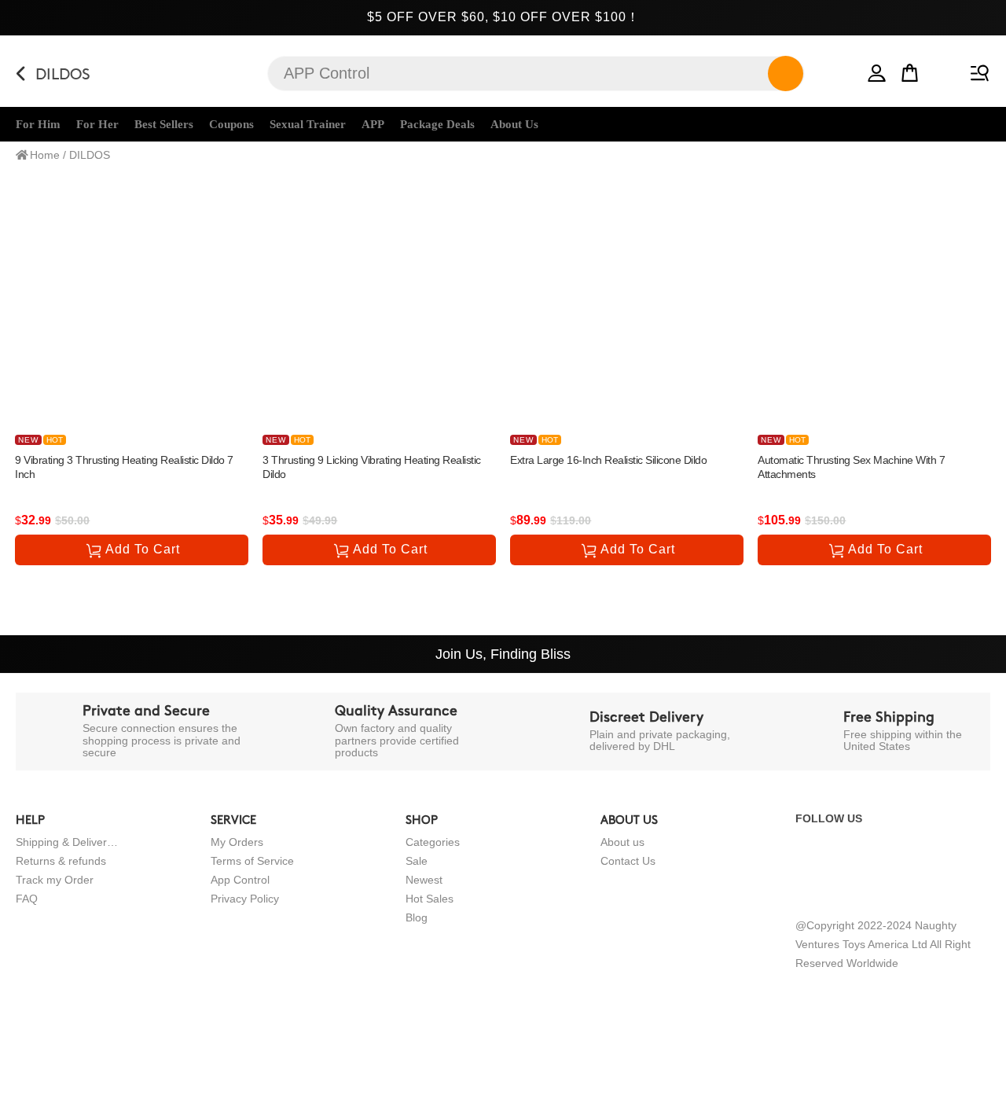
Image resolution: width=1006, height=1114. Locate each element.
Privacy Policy (245, 898)
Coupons (231, 124)
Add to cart (142, 549)
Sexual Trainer (308, 124)
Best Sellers (163, 124)
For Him (38, 124)
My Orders (237, 842)
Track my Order (55, 879)
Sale (417, 861)
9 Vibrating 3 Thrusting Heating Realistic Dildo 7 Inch (124, 467)
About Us (514, 124)
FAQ (27, 898)
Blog (417, 917)
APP (373, 124)
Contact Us (627, 861)
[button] (877, 69)
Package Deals (437, 124)
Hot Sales (429, 898)
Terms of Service (252, 861)
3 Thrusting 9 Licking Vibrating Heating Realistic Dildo (372, 467)
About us (622, 842)
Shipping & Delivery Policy (67, 842)
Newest (424, 879)
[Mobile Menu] (977, 69)
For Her (97, 124)
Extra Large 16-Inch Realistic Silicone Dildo (608, 460)
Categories (433, 842)
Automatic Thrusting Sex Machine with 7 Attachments (851, 467)
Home (45, 155)
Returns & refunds (61, 861)
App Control (240, 879)
